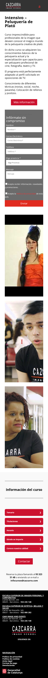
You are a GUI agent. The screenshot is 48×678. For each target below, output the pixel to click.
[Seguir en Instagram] (14, 643)
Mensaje (10, 169)
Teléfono (10, 147)
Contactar (24, 561)
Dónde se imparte (15, 539)
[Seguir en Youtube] (33, 643)
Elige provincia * (13, 158)
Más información (24, 102)
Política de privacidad (26, 193)
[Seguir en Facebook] (19, 643)
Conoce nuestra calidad (17, 548)
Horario (10, 530)
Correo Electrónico (14, 136)
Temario (10, 512)
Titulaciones (12, 521)
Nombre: (10, 125)
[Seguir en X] (24, 643)
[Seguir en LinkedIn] (29, 643)
